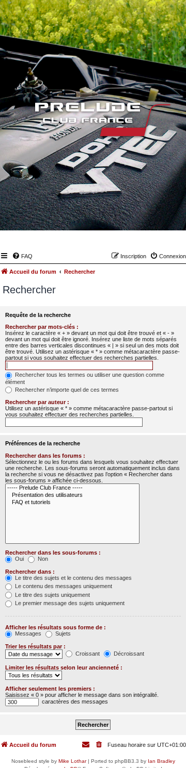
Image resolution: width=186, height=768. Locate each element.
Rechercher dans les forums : (45, 456)
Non (42, 559)
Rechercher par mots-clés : (42, 327)
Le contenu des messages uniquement (62, 586)
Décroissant (128, 653)
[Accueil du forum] (93, 122)
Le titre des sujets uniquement (51, 595)
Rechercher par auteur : (37, 402)
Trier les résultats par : (35, 646)
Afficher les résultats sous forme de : (55, 627)
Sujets (62, 633)
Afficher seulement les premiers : (50, 689)
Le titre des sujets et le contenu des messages (72, 578)
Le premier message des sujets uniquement (69, 603)
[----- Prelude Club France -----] (72, 488)
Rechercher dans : (30, 572)
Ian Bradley (161, 761)
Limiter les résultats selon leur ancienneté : (63, 667)
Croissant (87, 653)
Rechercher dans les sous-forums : (53, 552)
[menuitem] (22, 256)
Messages (27, 633)
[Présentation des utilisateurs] (72, 495)
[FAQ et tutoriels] (72, 502)
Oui (18, 559)
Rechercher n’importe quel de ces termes (66, 390)
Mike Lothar (72, 761)
